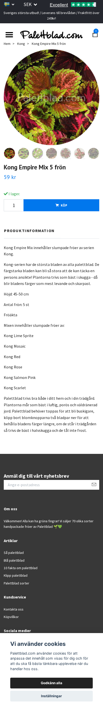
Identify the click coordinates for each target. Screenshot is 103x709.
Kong (21, 43)
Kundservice (15, 596)
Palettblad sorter (16, 583)
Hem (7, 43)
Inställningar (51, 696)
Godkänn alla (51, 683)
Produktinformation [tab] (29, 230)
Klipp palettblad (16, 575)
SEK (28, 4)
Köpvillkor (11, 617)
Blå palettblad (14, 560)
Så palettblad (14, 552)
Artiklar (11, 540)
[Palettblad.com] (51, 34)
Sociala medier (17, 630)
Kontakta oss (14, 609)
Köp (64, 205)
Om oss (10, 508)
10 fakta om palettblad (21, 568)
